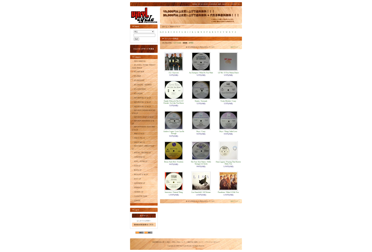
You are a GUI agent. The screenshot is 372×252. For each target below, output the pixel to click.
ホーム (164, 27)
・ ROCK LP (136, 170)
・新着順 (190, 43)
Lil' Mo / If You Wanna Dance (228, 73)
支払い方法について (178, 242)
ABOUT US (225, 4)
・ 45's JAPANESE (139, 89)
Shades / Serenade (201, 101)
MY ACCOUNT (203, 4)
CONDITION (213, 4)
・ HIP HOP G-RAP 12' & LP (142, 117)
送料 (219, 4)
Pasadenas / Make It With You (228, 192)
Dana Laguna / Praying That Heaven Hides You (228, 163)
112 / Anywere (174, 73)
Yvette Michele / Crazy (228, 101)
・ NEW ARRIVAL (139, 61)
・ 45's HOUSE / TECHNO (142, 85)
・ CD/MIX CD (137, 192)
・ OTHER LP (137, 188)
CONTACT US (234, 4)
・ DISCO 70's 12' (138, 138)
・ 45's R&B (136, 76)
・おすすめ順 (176, 43)
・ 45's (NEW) (137, 93)
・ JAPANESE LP (138, 183)
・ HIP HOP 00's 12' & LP (141, 107)
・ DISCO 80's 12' (138, 142)
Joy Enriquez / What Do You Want (201, 73)
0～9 (161, 32)
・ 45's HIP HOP (138, 72)
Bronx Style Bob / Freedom (173, 162)
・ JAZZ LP (136, 166)
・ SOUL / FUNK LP (139, 161)
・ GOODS (136, 201)
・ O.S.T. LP (136, 179)
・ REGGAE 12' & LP (140, 174)
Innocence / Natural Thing (174, 192)
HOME (195, 4)
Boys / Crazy (200, 131)
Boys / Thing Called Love (228, 131)
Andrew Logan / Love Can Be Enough (173, 132)
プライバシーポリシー (212, 242)
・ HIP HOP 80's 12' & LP (141, 98)
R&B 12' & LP (175, 27)
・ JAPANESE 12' (138, 157)
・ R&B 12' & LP (138, 134)
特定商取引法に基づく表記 (161, 242)
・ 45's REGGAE (138, 80)
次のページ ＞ (235, 47)
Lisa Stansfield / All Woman (201, 192)
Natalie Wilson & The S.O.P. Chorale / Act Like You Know (173, 102)
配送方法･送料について (195, 242)
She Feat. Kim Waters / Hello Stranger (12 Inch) (201, 163)
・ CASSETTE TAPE (139, 196)
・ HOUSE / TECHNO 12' (141, 153)
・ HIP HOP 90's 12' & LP (141, 102)
